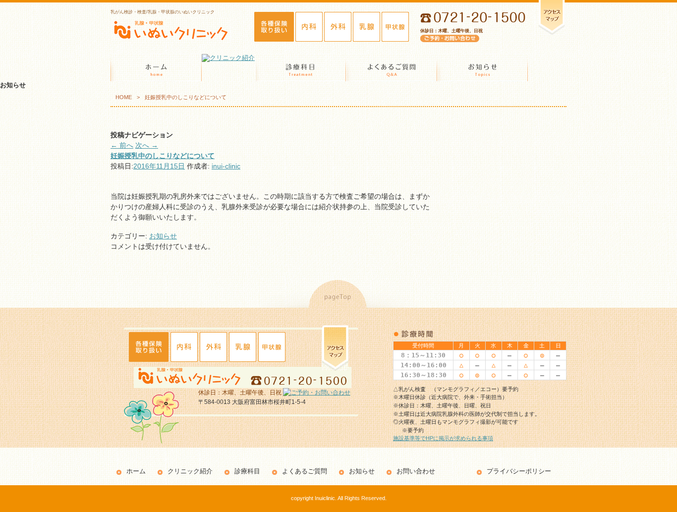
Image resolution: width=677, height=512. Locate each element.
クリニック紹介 (190, 471)
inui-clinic (226, 166)
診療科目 (247, 471)
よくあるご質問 (304, 471)
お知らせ (163, 236)
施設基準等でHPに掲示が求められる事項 (443, 438)
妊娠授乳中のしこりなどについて (163, 156)
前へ (122, 145)
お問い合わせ (415, 471)
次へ (146, 145)
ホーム (136, 471)
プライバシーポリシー (519, 471)
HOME (123, 97)
